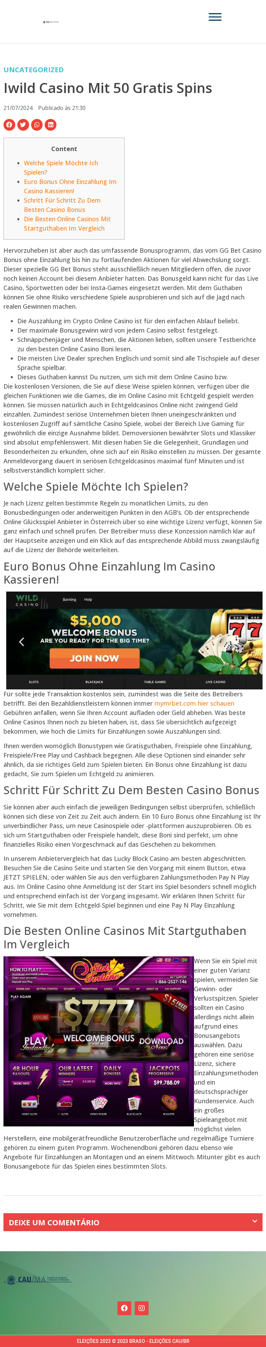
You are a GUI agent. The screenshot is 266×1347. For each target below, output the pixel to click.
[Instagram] (142, 1308)
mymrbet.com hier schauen (194, 703)
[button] (9, 125)
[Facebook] (124, 1308)
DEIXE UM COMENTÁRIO (54, 1222)
